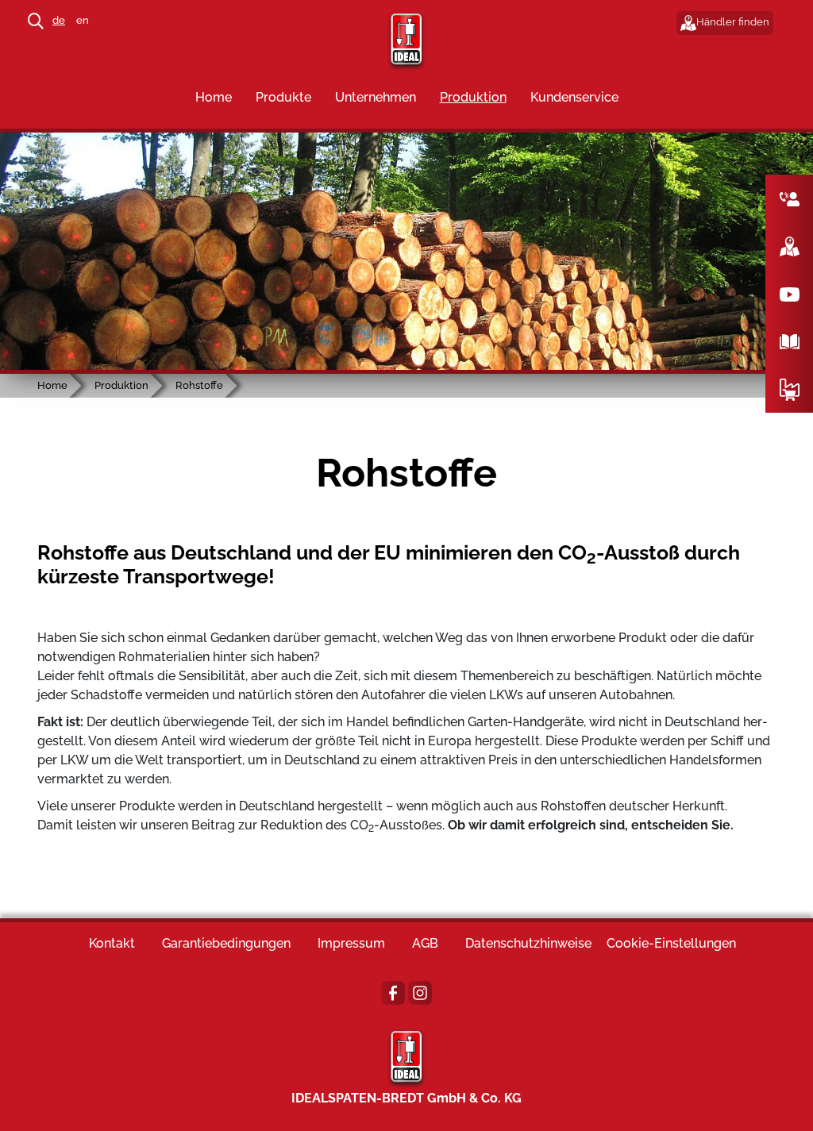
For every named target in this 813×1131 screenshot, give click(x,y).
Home (213, 97)
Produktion (473, 97)
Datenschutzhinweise (528, 943)
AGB (425, 943)
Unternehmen (375, 97)
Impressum (351, 943)
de (58, 20)
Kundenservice (574, 97)
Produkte (283, 97)
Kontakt (112, 943)
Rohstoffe (199, 385)
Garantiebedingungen (226, 943)
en (82, 20)
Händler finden (732, 22)
